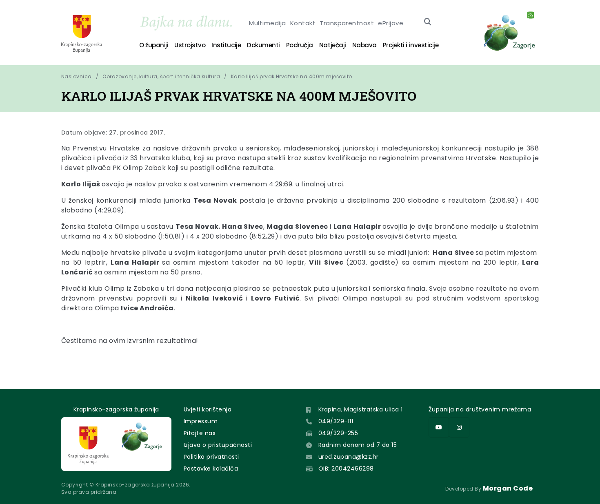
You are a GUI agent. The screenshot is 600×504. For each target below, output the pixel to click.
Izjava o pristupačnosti (218, 445)
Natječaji (332, 45)
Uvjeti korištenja (207, 409)
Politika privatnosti (211, 457)
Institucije (226, 45)
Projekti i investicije (410, 45)
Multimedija (267, 23)
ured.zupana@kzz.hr (348, 457)
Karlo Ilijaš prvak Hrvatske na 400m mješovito (291, 76)
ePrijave (390, 23)
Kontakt (303, 23)
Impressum (201, 421)
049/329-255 (338, 433)
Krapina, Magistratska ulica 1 (360, 409)
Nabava (364, 45)
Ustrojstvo (189, 45)
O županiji (153, 45)
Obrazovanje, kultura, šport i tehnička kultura (161, 76)
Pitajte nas (200, 433)
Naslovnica (76, 76)
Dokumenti (263, 45)
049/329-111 (335, 421)
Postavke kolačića (211, 468)
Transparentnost (347, 23)
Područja (299, 45)
